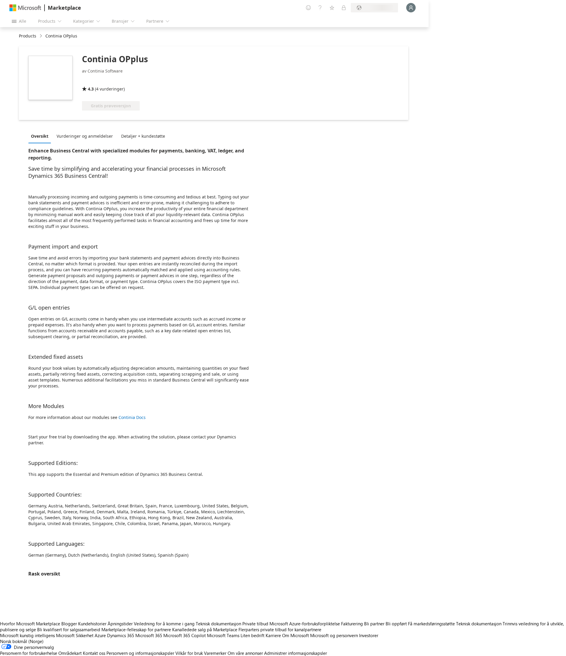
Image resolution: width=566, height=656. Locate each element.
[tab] (41, 135)
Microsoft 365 (148, 635)
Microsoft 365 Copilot (184, 635)
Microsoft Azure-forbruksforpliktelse (305, 624)
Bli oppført (396, 624)
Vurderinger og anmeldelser (85, 136)
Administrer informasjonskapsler (295, 653)
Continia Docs (132, 417)
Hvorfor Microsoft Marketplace (30, 624)
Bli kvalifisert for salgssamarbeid (68, 629)
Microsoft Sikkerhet (74, 635)
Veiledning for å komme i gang (164, 624)
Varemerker (215, 653)
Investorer (368, 635)
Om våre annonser (245, 653)
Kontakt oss (94, 653)
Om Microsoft (295, 635)
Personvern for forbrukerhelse (28, 653)
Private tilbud (255, 624)
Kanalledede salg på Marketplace (204, 629)
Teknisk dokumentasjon (218, 624)
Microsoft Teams (223, 635)
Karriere (273, 635)
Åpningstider (120, 624)
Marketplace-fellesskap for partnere (136, 629)
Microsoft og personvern (334, 635)
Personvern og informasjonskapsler (140, 653)
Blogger (69, 624)
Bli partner (374, 624)
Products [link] (27, 36)
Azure (100, 635)
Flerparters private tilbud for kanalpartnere (279, 629)
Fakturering (352, 624)
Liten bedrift (252, 635)
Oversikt (39, 136)
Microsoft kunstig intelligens (27, 635)
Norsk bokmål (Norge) (22, 641)
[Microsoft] (25, 7)
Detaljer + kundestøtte (143, 136)
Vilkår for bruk (189, 653)
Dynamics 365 (120, 635)
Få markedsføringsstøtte (431, 624)
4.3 (91, 89)
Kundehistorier (92, 624)
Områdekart (70, 653)
